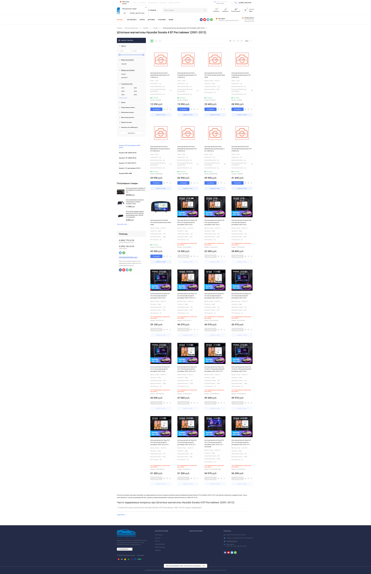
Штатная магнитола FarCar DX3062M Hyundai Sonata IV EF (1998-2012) (208, 511)
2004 (135, 91)
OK (204, 566)
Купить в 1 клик (161, 114)
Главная (119, 28)
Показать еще (123, 98)
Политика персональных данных (126, 555)
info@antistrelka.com (128, 257)
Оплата (157, 541)
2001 (122, 88)
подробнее (121, 515)
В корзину (156, 109)
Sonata (155, 28)
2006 (135, 94)
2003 (122, 91)
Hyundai (145, 28)
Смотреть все (122, 224)
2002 (135, 88)
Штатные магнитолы (131, 28)
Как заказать (159, 535)
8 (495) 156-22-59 (245, 3)
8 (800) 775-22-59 (221, 2)
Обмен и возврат (160, 547)
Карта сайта (140, 555)
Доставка (158, 538)
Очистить (131, 133)
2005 (122, 94)
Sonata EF (124, 77)
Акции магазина (160, 544)
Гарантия (157, 550)
